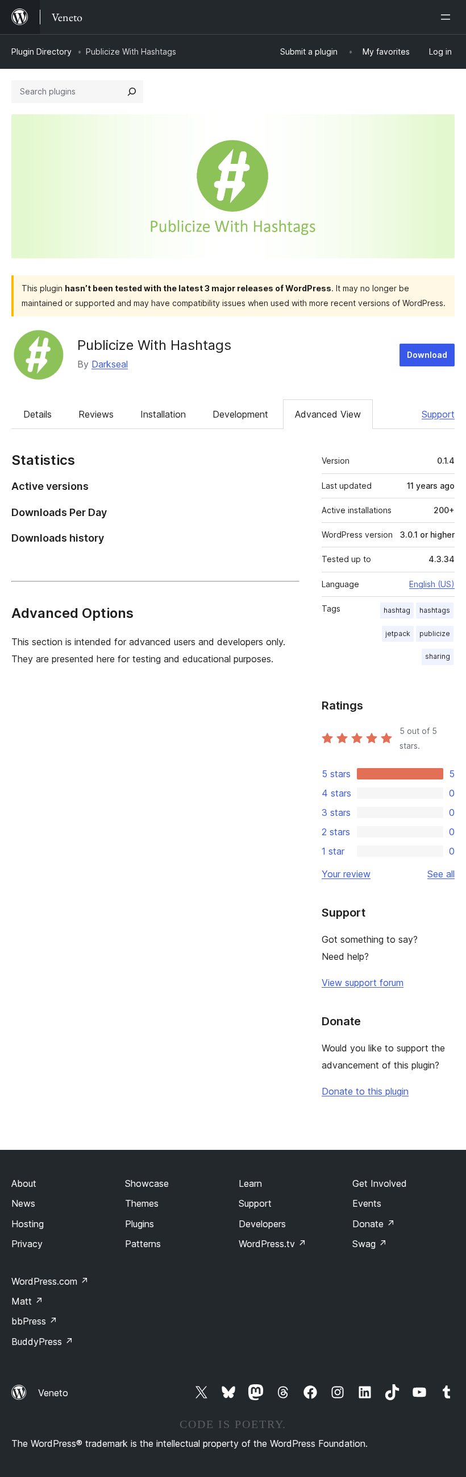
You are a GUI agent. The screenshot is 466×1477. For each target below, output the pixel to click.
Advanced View (328, 414)
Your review (346, 874)
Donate (373, 1224)
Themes (142, 1203)
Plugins (139, 1224)
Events (366, 1203)
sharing (437, 656)
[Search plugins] (131, 91)
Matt (27, 1301)
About (23, 1183)
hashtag (397, 610)
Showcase (147, 1183)
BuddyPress (42, 1341)
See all (441, 874)
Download (427, 355)
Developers (262, 1224)
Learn (250, 1183)
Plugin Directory (41, 51)
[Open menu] (448, 17)
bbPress (34, 1321)
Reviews (96, 414)
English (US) (432, 584)
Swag (369, 1243)
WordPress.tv (272, 1243)
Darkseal (109, 364)
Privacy (27, 1243)
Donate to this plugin (365, 1091)
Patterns (143, 1243)
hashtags (434, 610)
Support (438, 414)
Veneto (53, 1392)
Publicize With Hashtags (154, 345)
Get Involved (379, 1183)
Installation (163, 414)
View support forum (362, 982)
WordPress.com (50, 1281)
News (23, 1203)
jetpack (397, 633)
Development (240, 414)
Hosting (27, 1224)
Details (37, 414)
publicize (434, 633)
